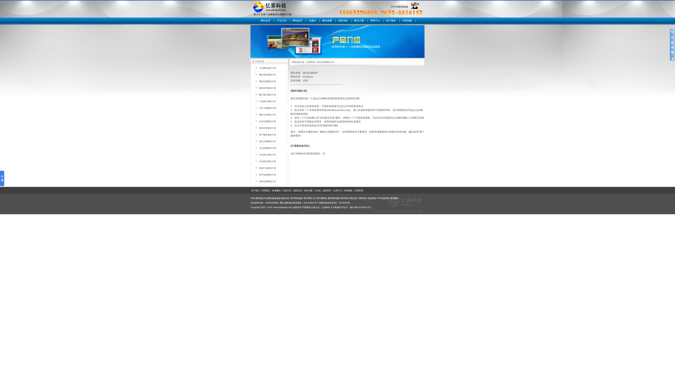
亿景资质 (359, 190)
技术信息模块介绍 (267, 175)
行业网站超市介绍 (267, 68)
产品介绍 (282, 20)
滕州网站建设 (334, 198)
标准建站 (276, 190)
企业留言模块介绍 (267, 155)
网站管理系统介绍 (267, 75)
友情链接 (348, 190)
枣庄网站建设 (296, 198)
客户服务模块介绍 (267, 135)
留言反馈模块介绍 (267, 141)
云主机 (317, 190)
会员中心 (337, 190)
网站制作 (363, 198)
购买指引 (327, 190)
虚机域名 (343, 20)
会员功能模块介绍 (267, 121)
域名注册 (308, 190)
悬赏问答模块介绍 (267, 128)
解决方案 (359, 20)
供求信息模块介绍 (267, 181)
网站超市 (298, 20)
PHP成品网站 (383, 198)
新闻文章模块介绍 (267, 88)
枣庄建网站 (322, 198)
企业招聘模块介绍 (267, 148)
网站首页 (266, 20)
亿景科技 (310, 62)
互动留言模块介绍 (267, 161)
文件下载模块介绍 (267, 108)
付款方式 (287, 190)
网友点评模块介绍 (267, 115)
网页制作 (345, 198)
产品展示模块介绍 (267, 101)
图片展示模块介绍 (267, 95)
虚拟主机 (297, 190)
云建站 (312, 20)
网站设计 (354, 198)
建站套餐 (327, 20)
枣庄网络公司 (310, 198)
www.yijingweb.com (282, 207)
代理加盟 (407, 20)
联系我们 (266, 190)
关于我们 (255, 190)
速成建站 (394, 198)
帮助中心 (375, 20)
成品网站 (372, 198)
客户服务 (391, 20)
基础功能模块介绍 (267, 81)
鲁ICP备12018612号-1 (361, 207)
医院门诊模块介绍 (267, 168)
